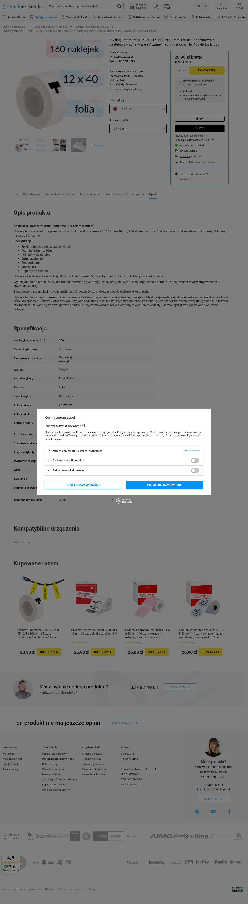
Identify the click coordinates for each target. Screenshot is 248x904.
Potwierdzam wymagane (83, 485)
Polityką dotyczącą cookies (132, 431)
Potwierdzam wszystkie (164, 485)
